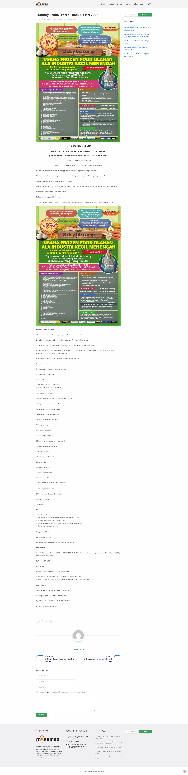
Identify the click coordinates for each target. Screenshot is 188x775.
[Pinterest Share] (46, 621)
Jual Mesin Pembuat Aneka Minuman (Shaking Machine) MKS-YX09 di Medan (136, 35)
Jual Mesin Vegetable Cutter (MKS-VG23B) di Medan (135, 48)
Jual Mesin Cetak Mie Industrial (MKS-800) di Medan (136, 55)
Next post (109, 656)
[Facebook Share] (38, 621)
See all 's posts (78, 649)
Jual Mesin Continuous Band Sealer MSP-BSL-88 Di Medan (137, 28)
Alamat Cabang (139, 4)
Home (103, 4)
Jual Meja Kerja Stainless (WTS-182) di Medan (136, 42)
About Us (111, 4)
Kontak (119, 4)
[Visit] (78, 635)
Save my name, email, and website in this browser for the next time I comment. (62, 692)
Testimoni (128, 4)
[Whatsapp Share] (51, 621)
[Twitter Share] (42, 621)
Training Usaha (71, 19)
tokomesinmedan (44, 19)
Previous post (49, 656)
